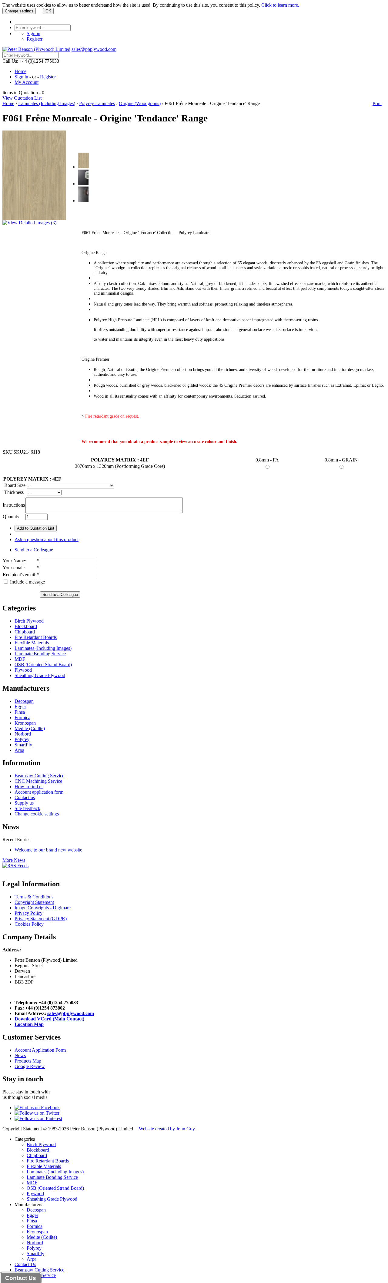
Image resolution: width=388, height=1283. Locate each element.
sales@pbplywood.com (94, 49)
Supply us (24, 802)
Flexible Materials (32, 642)
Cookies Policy (29, 924)
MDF (20, 659)
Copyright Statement (34, 902)
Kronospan (25, 723)
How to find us (29, 786)
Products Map (28, 1060)
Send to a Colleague (34, 549)
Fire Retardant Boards (36, 637)
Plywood (23, 670)
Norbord (23, 733)
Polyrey (22, 739)
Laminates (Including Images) (46, 103)
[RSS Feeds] (15, 865)
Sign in (33, 33)
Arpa (19, 750)
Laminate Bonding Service (40, 653)
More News (13, 860)
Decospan (24, 701)
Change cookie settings (37, 813)
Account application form (39, 792)
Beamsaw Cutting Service (39, 775)
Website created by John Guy (167, 1128)
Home (20, 71)
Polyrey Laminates (97, 103)
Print (377, 103)
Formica (22, 717)
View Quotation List (22, 98)
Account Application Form (40, 1050)
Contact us (25, 797)
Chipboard (25, 631)
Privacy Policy (28, 913)
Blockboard (26, 626)
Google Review (30, 1066)
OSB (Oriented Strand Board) (43, 664)
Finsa (20, 712)
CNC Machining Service (38, 781)
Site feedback (27, 808)
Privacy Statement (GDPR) (41, 918)
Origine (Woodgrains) (140, 103)
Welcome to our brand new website (48, 849)
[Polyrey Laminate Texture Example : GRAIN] (83, 200)
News (20, 1055)
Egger (20, 706)
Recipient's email (19, 574)
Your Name (14, 560)
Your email (13, 567)
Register (34, 38)
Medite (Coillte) (30, 728)
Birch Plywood (29, 620)
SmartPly (23, 744)
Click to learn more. (280, 5)
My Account (26, 82)
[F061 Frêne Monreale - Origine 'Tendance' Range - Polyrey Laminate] (83, 166)
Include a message (27, 581)
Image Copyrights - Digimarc (43, 907)
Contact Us (25, 1264)
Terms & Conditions (34, 896)
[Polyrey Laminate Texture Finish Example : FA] (83, 183)
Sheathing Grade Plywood (40, 675)
